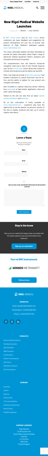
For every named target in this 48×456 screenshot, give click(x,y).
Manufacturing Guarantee (12, 405)
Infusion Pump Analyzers (11, 358)
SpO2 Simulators (9, 347)
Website (24, 171)
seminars (24, 98)
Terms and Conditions (10, 401)
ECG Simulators (8, 355)
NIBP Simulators (9, 351)
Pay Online (28, 1)
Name (24, 150)
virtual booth (18, 68)
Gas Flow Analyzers (10, 369)
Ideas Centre (33, 38)
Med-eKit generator (33, 75)
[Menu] (41, 7)
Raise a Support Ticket (16, 1)
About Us (6, 394)
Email (24, 161)
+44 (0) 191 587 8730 (27, 314)
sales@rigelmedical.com (26, 306)
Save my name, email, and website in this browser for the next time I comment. (27, 186)
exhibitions (13, 98)
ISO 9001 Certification (10, 412)
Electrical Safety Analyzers (12, 340)
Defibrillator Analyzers (10, 366)
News (23, 30)
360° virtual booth (13, 38)
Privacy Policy (8, 398)
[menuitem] (16, 1)
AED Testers (7, 362)
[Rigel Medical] (20, 7)
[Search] (36, 7)
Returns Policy (8, 408)
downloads (11, 89)
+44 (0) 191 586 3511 (29, 310)
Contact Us (36, 1)
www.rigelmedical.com (12, 48)
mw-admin (34, 30)
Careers (6, 390)
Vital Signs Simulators (10, 344)
